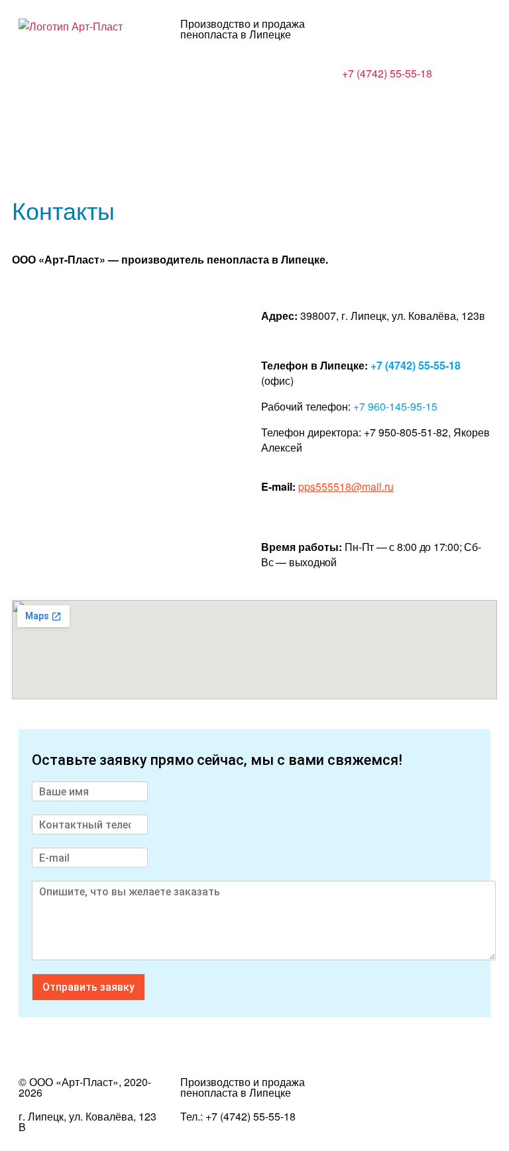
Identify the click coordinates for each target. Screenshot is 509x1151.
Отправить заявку (88, 987)
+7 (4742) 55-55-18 (387, 73)
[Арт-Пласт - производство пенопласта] (71, 26)
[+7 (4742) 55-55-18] (358, 35)
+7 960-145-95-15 (395, 406)
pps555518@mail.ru (346, 486)
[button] (254, 112)
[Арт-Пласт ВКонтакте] (358, 1093)
